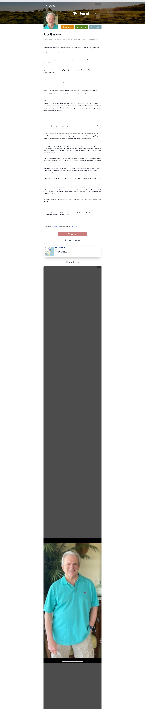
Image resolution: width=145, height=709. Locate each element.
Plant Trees (88, 254)
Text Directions (66, 254)
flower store (74, 226)
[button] (50, 250)
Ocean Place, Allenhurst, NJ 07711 (64, 252)
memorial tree (57, 226)
